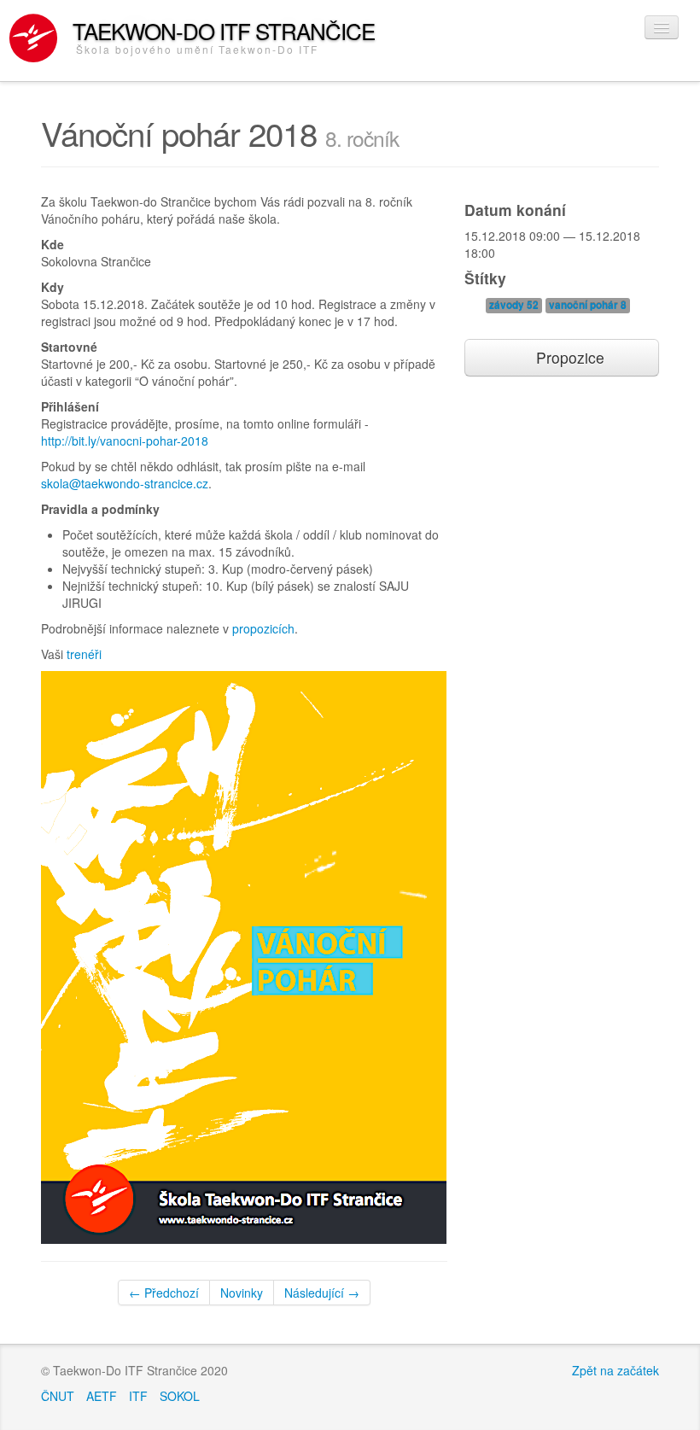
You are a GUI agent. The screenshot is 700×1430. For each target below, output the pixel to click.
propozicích (263, 628)
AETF (101, 1395)
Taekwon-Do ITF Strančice (224, 35)
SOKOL (180, 1395)
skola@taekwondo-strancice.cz (124, 483)
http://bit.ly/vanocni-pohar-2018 (124, 440)
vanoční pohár (588, 305)
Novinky (241, 1292)
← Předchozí (164, 1292)
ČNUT (57, 1395)
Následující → (321, 1292)
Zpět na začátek (615, 1370)
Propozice (568, 357)
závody (514, 305)
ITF (138, 1395)
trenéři (84, 653)
